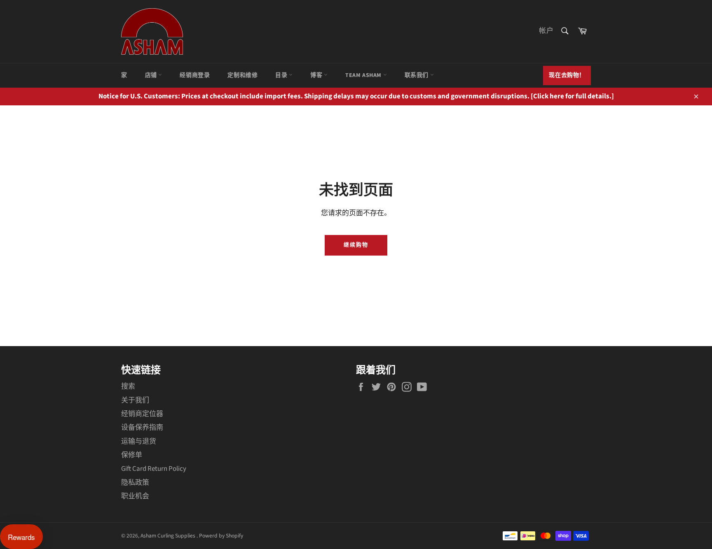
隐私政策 (135, 483)
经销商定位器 (142, 414)
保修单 (131, 455)
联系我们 (417, 75)
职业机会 (135, 496)
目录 (282, 75)
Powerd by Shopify (221, 536)
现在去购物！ (567, 75)
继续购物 (356, 245)
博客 (317, 75)
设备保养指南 (142, 428)
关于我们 (135, 400)
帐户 (546, 31)
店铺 (152, 75)
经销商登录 (195, 75)
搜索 (128, 386)
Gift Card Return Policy (153, 469)
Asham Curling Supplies (169, 536)
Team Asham (364, 75)
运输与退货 (138, 442)
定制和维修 (242, 75)
